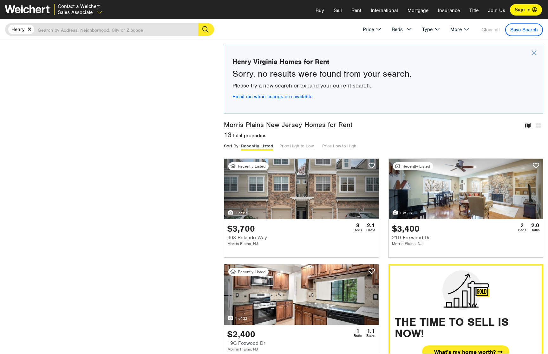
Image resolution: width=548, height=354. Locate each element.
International (384, 10)
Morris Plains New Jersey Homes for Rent (288, 124)
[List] (538, 126)
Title (474, 10)
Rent (356, 10)
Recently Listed (257, 146)
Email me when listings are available (272, 96)
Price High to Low (296, 146)
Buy (320, 10)
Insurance (449, 10)
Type (427, 29)
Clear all (490, 30)
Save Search (524, 30)
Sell (338, 10)
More (456, 29)
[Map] (527, 126)
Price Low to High (339, 146)
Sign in (523, 10)
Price (368, 29)
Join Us (496, 10)
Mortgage (418, 10)
